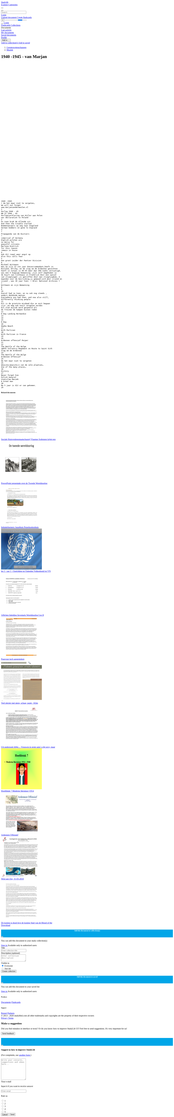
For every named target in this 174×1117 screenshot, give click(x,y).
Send (12, 1114)
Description (10, 953)
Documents (6, 1002)
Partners (10, 1013)
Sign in (4, 945)
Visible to (5, 963)
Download (5, 925)
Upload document (9, 17)
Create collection (8, 971)
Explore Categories (9, 5)
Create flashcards (24, 17)
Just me (7, 968)
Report (4, 1013)
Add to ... (6, 40)
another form (25, 1055)
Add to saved (24, 43)
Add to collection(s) (9, 43)
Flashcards (6, 25)
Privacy (4, 1018)
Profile (4, 37)
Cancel (5, 1114)
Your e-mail (6, 1081)
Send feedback (8, 1034)
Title (3, 948)
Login (3, 15)
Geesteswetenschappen (16, 47)
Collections (15, 25)
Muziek (10, 50)
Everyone (8, 966)
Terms (10, 1018)
